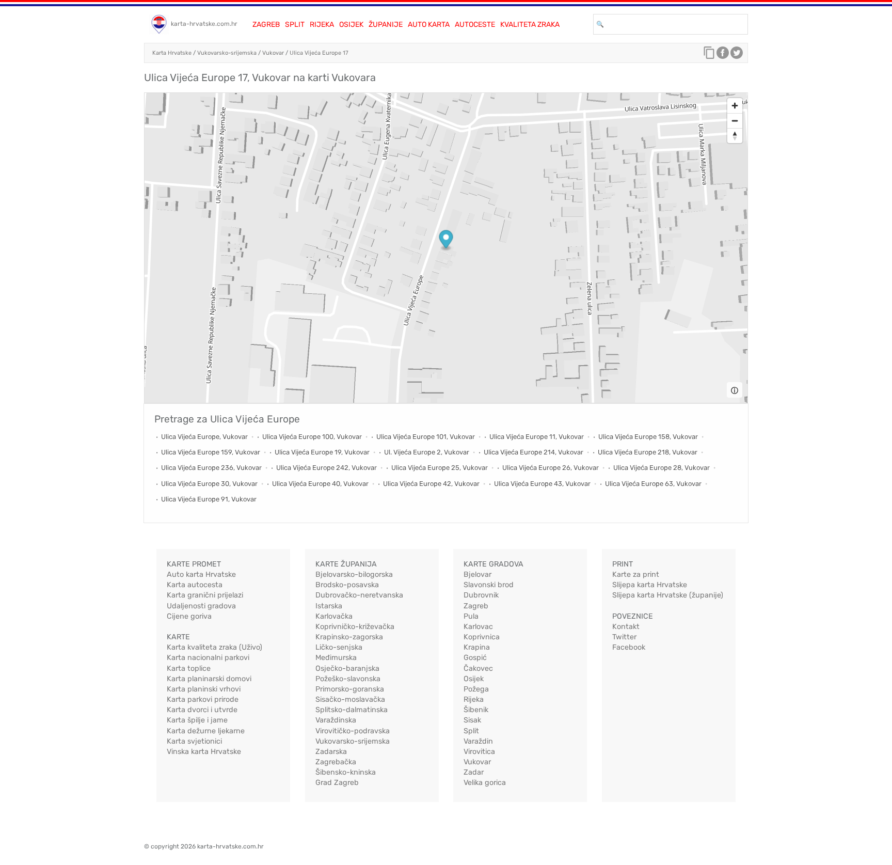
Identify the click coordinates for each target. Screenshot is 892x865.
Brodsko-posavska (347, 584)
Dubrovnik (481, 595)
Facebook (628, 647)
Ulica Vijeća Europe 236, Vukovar (211, 467)
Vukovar (273, 53)
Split (295, 24)
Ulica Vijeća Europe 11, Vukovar (536, 437)
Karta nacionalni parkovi (208, 657)
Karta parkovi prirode (202, 699)
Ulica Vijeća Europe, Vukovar (204, 437)
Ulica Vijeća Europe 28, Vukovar (661, 467)
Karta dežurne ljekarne (206, 731)
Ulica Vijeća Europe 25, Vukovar (439, 467)
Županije (386, 24)
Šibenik (476, 709)
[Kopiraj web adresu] (709, 55)
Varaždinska (335, 720)
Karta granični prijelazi (205, 595)
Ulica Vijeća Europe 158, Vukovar (648, 437)
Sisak (472, 720)
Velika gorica (485, 782)
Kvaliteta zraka (530, 24)
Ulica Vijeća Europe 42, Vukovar (431, 483)
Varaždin (478, 741)
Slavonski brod (489, 584)
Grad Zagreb (337, 782)
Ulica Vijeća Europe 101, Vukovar (425, 437)
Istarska (328, 606)
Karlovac (478, 626)
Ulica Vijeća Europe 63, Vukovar (653, 483)
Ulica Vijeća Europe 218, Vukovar (647, 452)
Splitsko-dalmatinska (351, 709)
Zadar (474, 772)
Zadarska (331, 751)
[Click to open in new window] (722, 55)
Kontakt (626, 626)
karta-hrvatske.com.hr (204, 23)
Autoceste (475, 24)
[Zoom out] (734, 120)
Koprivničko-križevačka (354, 626)
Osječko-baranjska (347, 668)
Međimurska (336, 657)
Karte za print (635, 574)
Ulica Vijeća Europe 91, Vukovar (209, 499)
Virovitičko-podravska (352, 731)
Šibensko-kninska (345, 772)
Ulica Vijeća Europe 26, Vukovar (550, 467)
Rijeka (322, 24)
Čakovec (478, 668)
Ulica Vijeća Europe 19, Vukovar (322, 452)
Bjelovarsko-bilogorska (354, 574)
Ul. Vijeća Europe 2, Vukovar (426, 452)
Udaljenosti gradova (201, 606)
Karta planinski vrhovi (204, 689)
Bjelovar (477, 574)
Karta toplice (189, 668)
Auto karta (429, 24)
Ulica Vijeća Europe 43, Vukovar (542, 483)
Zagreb (266, 24)
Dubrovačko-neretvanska (359, 595)
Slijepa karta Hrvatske (649, 584)
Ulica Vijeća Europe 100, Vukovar (312, 437)
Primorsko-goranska (349, 689)
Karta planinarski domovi (209, 678)
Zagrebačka (335, 762)
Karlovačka (334, 616)
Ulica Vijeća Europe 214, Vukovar (533, 452)
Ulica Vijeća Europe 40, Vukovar (320, 483)
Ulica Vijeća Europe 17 (319, 53)
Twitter (624, 637)
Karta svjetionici (194, 741)
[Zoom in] (734, 105)
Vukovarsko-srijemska (227, 53)
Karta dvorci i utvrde (202, 709)
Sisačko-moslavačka (350, 699)
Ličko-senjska (338, 647)
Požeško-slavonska (347, 678)
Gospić (475, 657)
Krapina (477, 647)
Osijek (351, 24)
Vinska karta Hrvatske (204, 751)
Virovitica (479, 751)
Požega (476, 689)
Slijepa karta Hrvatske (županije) (667, 595)
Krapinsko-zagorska (349, 637)
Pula (471, 616)
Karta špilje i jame (197, 720)
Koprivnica (482, 637)
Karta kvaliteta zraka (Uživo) (214, 647)
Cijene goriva (189, 616)
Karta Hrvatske (172, 53)
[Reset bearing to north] (734, 135)
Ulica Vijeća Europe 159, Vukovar (210, 452)
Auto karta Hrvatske (201, 574)
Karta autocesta (194, 584)
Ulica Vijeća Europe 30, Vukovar (209, 483)
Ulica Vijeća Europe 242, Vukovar (326, 467)
